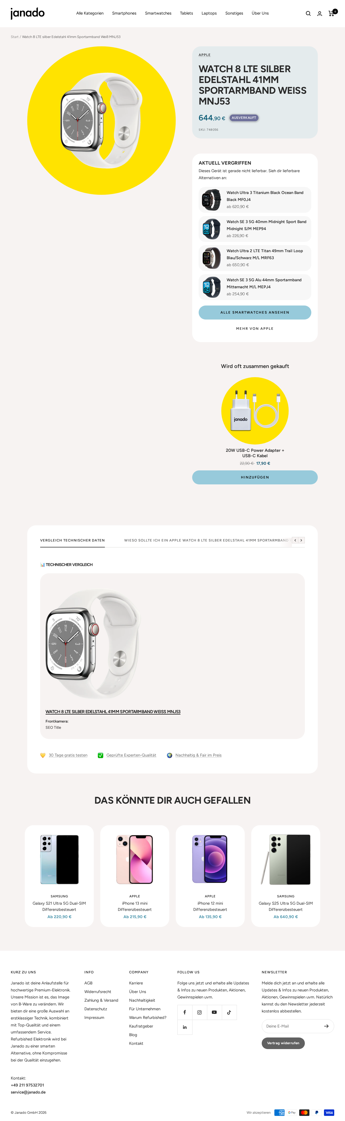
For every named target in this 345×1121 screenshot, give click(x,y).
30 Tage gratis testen (68, 755)
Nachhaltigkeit (142, 1000)
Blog (133, 1034)
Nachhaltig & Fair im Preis (198, 755)
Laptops (209, 13)
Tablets (186, 13)
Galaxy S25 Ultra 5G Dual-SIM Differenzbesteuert (286, 906)
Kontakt (136, 1043)
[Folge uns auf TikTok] (229, 1012)
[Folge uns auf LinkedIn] (184, 1027)
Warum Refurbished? (148, 1017)
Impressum (94, 1017)
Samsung (59, 896)
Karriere (136, 983)
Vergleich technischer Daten (72, 540)
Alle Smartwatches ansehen (254, 312)
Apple (205, 55)
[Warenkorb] (331, 13)
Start (15, 37)
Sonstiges (234, 13)
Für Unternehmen (144, 1009)
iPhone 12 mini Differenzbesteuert (210, 906)
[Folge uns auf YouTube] (214, 1012)
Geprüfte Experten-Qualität (131, 755)
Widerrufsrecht (97, 991)
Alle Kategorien (90, 13)
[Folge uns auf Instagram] (199, 1012)
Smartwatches (158, 13)
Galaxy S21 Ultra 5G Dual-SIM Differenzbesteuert (59, 906)
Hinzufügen (255, 477)
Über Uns (260, 13)
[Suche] (308, 13)
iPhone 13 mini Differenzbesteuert (135, 906)
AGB (88, 983)
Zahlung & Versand (101, 1000)
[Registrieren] (326, 1026)
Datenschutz (95, 1009)
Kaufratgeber (141, 1026)
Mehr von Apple (255, 329)
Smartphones (124, 13)
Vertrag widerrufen (283, 1043)
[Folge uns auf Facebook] (184, 1012)
